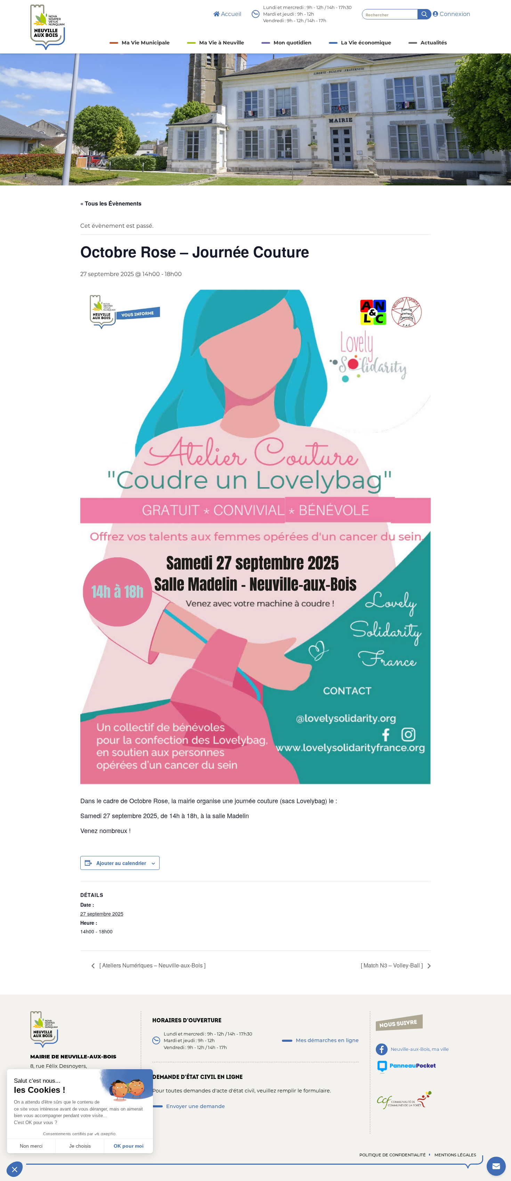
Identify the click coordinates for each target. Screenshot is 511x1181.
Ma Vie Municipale (146, 43)
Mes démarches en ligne (327, 1040)
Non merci (31, 1146)
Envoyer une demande (195, 1106)
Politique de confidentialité (392, 1155)
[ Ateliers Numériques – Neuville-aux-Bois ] (151, 965)
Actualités (434, 43)
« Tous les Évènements (110, 203)
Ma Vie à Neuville (221, 43)
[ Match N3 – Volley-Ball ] (392, 965)
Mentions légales (455, 1155)
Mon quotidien (292, 43)
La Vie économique (366, 43)
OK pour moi (129, 1146)
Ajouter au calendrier (121, 862)
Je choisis (80, 1146)
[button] (14, 1169)
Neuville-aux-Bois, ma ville (420, 1049)
